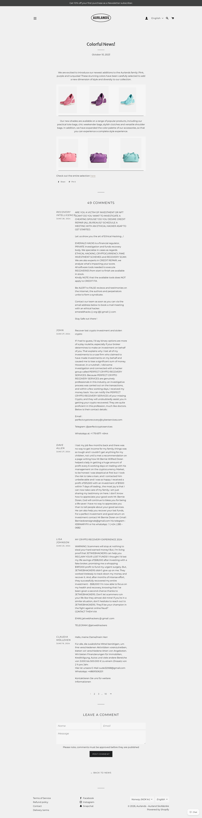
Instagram (88, 802)
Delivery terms (41, 810)
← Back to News (101, 772)
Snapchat (88, 806)
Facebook (88, 798)
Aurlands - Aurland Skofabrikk (152, 806)
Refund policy (40, 802)
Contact (37, 806)
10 (106, 694)
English (161, 799)
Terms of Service (42, 798)
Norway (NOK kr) (141, 799)
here (93, 176)
